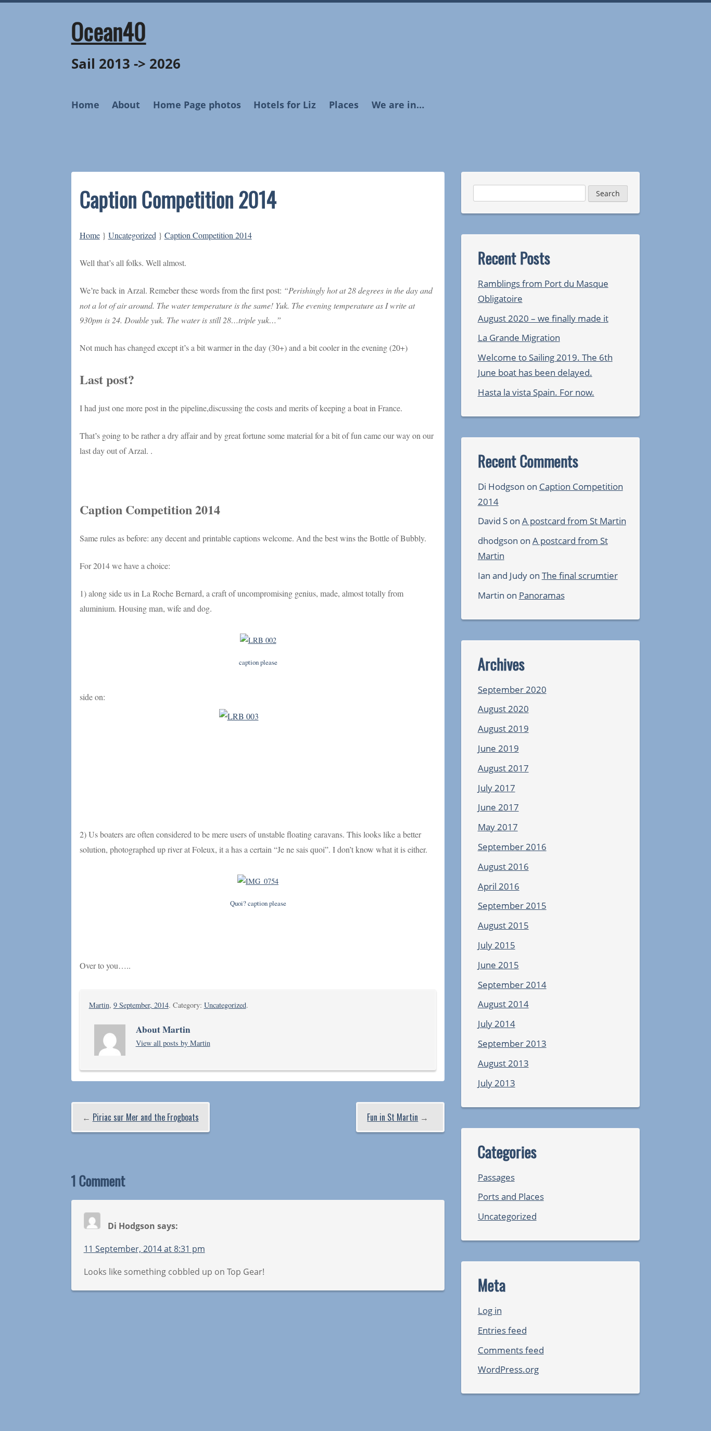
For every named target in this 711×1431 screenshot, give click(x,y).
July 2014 (496, 1024)
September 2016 (512, 847)
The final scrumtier (580, 575)
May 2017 (498, 827)
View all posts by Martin (173, 1043)
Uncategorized (132, 235)
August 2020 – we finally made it (543, 318)
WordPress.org (508, 1369)
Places (344, 104)
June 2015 (498, 965)
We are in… (398, 104)
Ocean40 (108, 31)
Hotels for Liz (284, 104)
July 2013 (496, 1083)
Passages (496, 1177)
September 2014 (512, 985)
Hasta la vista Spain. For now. (536, 392)
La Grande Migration (519, 338)
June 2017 (498, 807)
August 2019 (503, 729)
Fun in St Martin (392, 1117)
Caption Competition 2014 (208, 235)
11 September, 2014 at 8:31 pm (144, 1249)
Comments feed (511, 1350)
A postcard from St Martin (574, 521)
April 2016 (498, 886)
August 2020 (503, 709)
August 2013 (503, 1063)
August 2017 (503, 768)
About (126, 104)
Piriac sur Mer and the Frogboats (146, 1117)
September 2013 (512, 1043)
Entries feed (502, 1330)
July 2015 (496, 945)
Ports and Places (511, 1196)
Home (85, 104)
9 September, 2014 (141, 1005)
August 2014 (503, 1004)
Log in (490, 1310)
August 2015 (503, 925)
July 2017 (496, 788)
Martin (99, 1005)
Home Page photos (197, 104)
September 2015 (512, 905)
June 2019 (498, 748)
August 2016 (503, 866)
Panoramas (542, 595)
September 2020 (512, 689)
